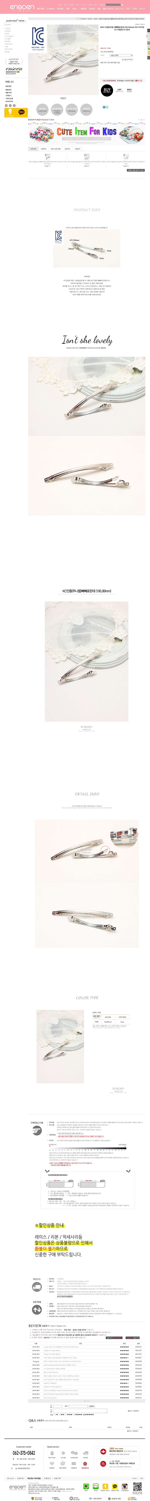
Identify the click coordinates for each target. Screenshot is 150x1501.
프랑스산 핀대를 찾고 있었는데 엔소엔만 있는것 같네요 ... (61, 1390)
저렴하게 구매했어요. (50, 1383)
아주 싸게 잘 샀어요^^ (50, 1398)
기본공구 (8, 28)
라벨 (6, 46)
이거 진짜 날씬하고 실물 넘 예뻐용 (54, 1369)
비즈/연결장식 (9, 36)
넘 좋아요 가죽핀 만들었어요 (53, 1387)
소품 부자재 (8, 44)
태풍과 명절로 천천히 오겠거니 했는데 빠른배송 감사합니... (62, 1376)
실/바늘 (7, 52)
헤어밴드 (8, 41)
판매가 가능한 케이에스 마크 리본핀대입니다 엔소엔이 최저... (63, 1361)
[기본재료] (7, 25)
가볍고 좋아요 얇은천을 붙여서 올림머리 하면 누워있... (61, 1358)
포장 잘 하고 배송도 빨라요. (52, 1350)
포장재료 (8, 31)
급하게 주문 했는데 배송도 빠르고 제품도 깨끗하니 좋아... (61, 1394)
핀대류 (7, 33)
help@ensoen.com (67, 1491)
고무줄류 (8, 39)
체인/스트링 (8, 49)
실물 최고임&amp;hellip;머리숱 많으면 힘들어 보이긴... (60, 1365)
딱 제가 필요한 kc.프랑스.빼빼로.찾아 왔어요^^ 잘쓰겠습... (62, 1379)
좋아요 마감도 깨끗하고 (51, 1372)
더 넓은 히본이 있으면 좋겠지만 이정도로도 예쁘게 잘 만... (62, 1347)
